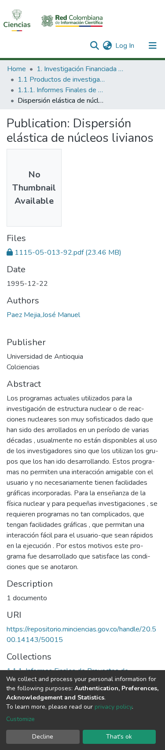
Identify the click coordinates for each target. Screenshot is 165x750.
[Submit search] (94, 45)
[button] (107, 45)
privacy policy (113, 707)
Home (16, 69)
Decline (42, 736)
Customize (20, 719)
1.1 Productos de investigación (62, 79)
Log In (125, 45)
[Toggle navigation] (152, 45)
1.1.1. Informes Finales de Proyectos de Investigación (62, 90)
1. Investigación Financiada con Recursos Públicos (81, 69)
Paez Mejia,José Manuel (43, 315)
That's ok (119, 736)
